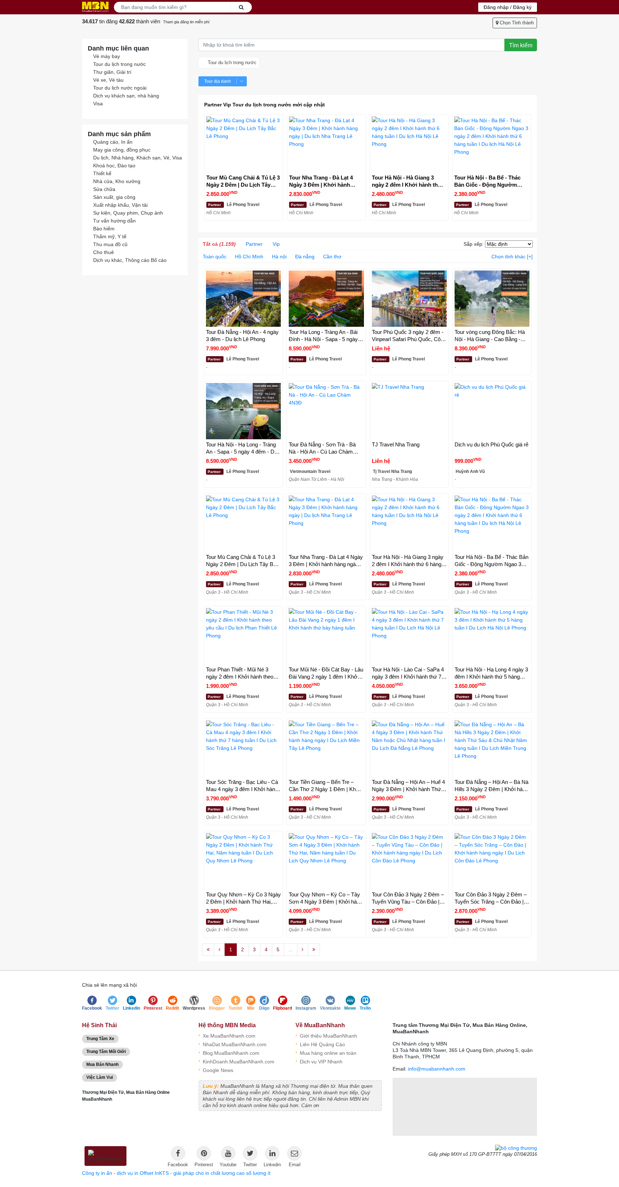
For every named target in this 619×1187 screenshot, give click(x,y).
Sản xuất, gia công (114, 197)
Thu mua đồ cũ (110, 244)
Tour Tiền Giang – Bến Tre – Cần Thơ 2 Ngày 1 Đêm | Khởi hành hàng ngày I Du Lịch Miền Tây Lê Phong (325, 786)
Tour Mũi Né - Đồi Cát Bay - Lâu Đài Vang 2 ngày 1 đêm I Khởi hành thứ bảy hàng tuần (326, 673)
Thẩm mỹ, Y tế (109, 236)
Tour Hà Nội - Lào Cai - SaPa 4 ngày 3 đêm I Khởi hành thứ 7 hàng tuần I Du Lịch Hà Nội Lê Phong (408, 673)
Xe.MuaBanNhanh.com (226, 1035)
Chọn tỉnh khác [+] (512, 256)
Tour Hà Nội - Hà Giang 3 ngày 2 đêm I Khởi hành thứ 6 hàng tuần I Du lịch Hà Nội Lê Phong (409, 181)
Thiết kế (102, 173)
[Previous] (219, 949)
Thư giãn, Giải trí (112, 72)
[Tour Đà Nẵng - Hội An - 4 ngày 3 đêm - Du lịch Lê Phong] (243, 299)
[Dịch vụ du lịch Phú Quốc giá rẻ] (492, 411)
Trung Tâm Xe (100, 1038)
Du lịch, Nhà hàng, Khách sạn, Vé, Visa (137, 158)
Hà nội (279, 256)
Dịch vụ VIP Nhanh (319, 1061)
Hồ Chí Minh (249, 256)
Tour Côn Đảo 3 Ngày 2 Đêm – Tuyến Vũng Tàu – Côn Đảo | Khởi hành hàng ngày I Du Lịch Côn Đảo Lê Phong (408, 898)
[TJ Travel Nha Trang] (409, 411)
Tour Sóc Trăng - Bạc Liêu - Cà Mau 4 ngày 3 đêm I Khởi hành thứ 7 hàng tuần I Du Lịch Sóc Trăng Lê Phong (242, 786)
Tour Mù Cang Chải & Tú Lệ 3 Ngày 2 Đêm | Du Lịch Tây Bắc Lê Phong (243, 181)
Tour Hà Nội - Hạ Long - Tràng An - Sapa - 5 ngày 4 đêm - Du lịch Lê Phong (241, 448)
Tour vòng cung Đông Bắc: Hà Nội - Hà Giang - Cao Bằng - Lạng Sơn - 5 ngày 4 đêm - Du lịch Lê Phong (490, 336)
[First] (208, 949)
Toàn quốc (214, 256)
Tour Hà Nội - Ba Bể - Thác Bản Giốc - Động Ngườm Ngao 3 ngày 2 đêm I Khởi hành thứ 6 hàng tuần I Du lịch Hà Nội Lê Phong (487, 181)
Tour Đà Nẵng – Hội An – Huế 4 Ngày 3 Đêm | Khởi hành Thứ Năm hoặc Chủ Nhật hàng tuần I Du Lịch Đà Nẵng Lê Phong (408, 786)
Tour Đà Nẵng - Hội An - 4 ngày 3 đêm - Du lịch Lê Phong (242, 335)
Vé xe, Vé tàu (108, 80)
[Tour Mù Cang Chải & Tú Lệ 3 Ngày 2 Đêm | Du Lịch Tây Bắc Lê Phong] (243, 144)
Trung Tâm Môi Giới (106, 1051)
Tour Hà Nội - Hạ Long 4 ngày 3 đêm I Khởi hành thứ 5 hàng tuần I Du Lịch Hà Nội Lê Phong (491, 673)
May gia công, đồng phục (121, 150)
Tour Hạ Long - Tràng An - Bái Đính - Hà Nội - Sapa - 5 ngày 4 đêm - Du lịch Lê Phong (325, 336)
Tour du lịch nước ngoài (120, 88)
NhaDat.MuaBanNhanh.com (232, 1043)
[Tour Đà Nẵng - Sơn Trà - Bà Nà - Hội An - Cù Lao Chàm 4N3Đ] (326, 411)
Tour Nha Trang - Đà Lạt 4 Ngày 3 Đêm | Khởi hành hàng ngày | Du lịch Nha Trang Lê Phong (321, 181)
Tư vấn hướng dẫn (114, 221)
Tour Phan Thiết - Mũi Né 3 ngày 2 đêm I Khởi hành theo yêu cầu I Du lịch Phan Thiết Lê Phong (242, 673)
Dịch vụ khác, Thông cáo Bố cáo (130, 260)
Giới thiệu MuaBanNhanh (326, 1035)
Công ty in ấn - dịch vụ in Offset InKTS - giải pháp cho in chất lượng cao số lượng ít (176, 1173)
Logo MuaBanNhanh (95, 7)
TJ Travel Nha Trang (395, 444)
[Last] (314, 949)
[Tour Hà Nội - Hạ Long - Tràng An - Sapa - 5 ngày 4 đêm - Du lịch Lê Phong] (243, 411)
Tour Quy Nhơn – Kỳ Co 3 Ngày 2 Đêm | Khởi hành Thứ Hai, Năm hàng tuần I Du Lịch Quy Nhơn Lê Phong (243, 898)
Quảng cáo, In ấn (113, 142)
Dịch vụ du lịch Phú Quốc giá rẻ (491, 444)
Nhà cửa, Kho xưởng (116, 181)
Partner (254, 244)
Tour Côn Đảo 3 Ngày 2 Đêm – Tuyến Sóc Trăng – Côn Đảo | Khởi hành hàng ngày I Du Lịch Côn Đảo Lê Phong (491, 898)
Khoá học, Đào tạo (114, 165)
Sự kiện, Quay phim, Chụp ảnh (128, 213)
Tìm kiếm (520, 45)
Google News (215, 1069)
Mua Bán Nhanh (102, 1064)
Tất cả (219, 244)
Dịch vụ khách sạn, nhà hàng (126, 96)
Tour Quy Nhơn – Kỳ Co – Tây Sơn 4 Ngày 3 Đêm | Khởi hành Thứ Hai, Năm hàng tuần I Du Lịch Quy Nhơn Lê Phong (326, 898)
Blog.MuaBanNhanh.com (228, 1052)
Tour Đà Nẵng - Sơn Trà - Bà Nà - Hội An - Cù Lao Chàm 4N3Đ (322, 448)
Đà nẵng (305, 256)
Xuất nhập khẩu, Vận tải (120, 205)
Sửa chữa (104, 189)
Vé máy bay (106, 56)
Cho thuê (103, 252)
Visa (98, 103)
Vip (276, 244)
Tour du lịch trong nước (119, 64)
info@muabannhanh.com (436, 1069)
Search (241, 7)
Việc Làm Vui (99, 1077)
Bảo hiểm (104, 228)
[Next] (302, 949)
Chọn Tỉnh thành (516, 22)
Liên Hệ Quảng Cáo (320, 1043)
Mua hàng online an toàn (326, 1052)
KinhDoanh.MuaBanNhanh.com (236, 1061)
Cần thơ (332, 256)
